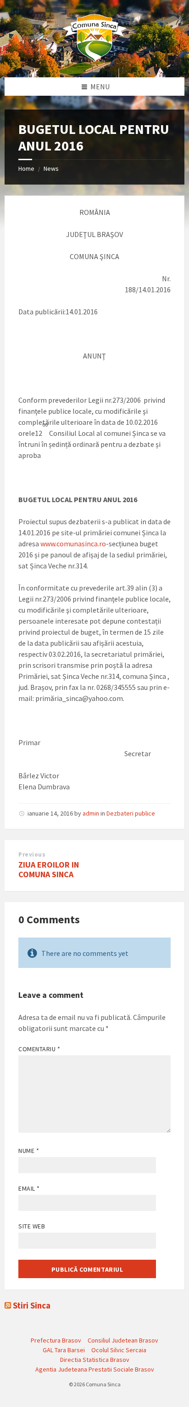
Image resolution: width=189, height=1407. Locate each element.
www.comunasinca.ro (73, 543)
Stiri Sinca (31, 1305)
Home (26, 168)
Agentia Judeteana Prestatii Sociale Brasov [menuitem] (94, 1369)
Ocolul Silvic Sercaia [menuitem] (118, 1350)
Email (29, 1188)
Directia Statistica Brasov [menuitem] (94, 1359)
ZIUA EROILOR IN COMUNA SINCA (48, 869)
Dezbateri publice (130, 813)
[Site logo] (94, 59)
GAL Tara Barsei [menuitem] (64, 1350)
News (51, 168)
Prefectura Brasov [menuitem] (56, 1340)
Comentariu (39, 1049)
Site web (31, 1226)
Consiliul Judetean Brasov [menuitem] (123, 1340)
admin (91, 813)
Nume (28, 1150)
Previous (31, 854)
